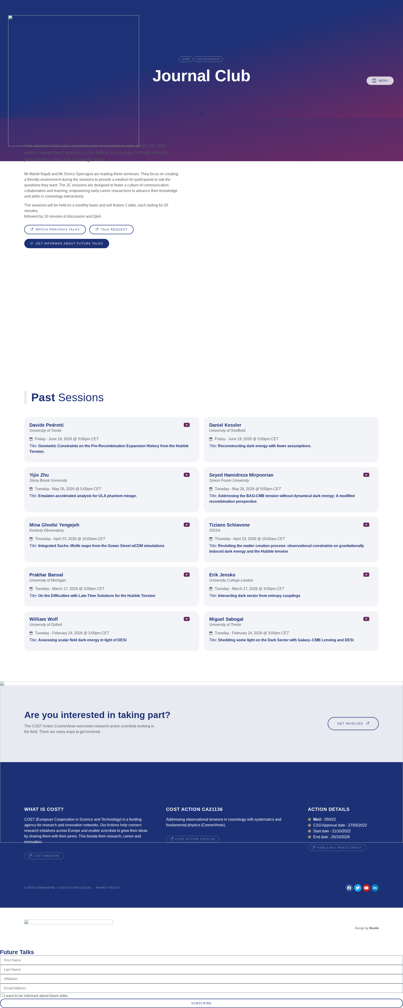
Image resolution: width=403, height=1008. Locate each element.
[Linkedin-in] (375, 888)
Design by (367, 928)
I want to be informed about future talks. (36, 996)
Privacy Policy (108, 887)
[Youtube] (366, 888)
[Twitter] (357, 888)
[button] (380, 81)
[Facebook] (349, 888)
